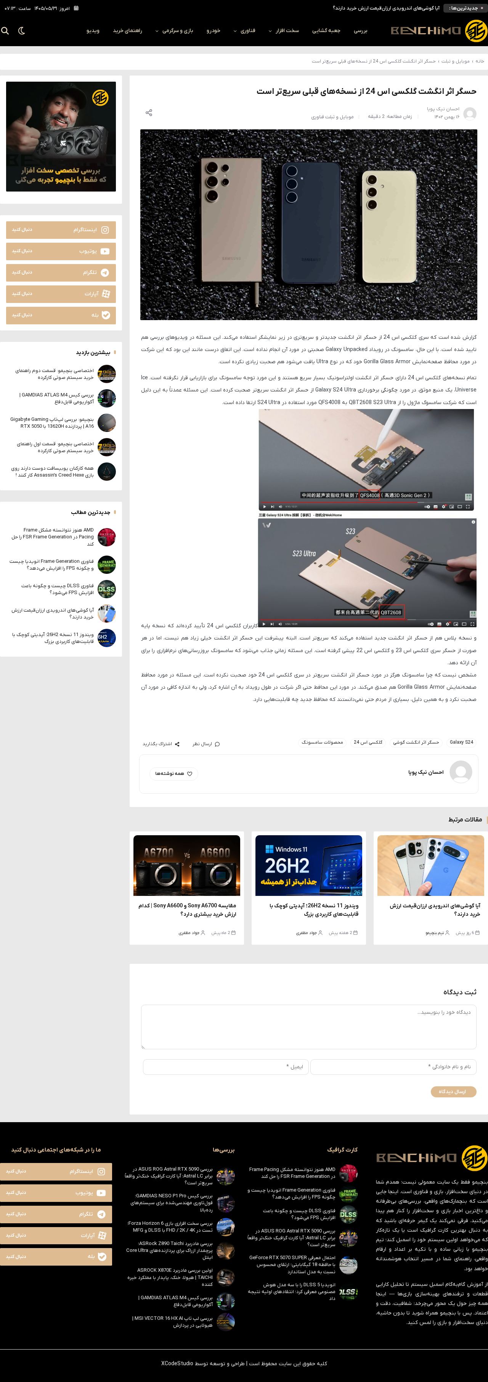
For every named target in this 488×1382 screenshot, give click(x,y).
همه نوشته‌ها (169, 774)
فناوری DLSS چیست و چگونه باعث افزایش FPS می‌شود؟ (57, 589)
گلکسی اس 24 (368, 742)
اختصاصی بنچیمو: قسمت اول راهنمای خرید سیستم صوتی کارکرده (55, 447)
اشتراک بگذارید (157, 744)
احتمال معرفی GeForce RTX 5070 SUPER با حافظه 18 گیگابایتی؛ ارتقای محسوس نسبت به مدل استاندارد (292, 1265)
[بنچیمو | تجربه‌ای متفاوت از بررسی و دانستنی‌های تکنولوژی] (439, 30)
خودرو (213, 30)
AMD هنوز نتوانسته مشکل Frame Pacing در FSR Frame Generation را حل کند (52, 537)
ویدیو (93, 30)
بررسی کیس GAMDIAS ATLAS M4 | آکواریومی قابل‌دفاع (56, 398)
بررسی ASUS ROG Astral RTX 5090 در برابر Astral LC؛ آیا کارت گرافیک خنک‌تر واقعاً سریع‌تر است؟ (291, 1238)
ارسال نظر (202, 744)
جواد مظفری (306, 933)
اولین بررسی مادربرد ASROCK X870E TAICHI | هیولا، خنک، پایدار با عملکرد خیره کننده (170, 1277)
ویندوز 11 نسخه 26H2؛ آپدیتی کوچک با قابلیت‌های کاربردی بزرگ (53, 637)
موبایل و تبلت (455, 61)
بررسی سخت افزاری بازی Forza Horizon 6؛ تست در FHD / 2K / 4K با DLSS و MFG (170, 1227)
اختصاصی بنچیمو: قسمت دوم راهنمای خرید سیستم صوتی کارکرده (54, 373)
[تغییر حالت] (22, 31)
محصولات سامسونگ (322, 742)
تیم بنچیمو (435, 933)
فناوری (248, 30)
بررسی (361, 30)
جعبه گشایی (326, 30)
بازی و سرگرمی (177, 30)
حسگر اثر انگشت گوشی (416, 742)
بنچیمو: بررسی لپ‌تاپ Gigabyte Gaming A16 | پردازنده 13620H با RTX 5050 (52, 422)
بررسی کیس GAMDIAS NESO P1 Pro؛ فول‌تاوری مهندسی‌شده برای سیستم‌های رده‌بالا (171, 1203)
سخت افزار (287, 30)
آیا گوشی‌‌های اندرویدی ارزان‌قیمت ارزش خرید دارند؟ (386, 8)
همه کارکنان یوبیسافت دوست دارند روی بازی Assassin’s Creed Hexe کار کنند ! (52, 471)
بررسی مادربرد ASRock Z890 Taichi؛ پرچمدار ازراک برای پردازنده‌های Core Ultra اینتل (169, 1250)
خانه (479, 61)
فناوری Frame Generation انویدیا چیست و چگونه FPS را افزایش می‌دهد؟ (52, 564)
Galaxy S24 (461, 742)
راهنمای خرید (127, 30)
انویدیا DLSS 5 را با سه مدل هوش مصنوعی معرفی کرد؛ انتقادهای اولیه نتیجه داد (292, 1292)
